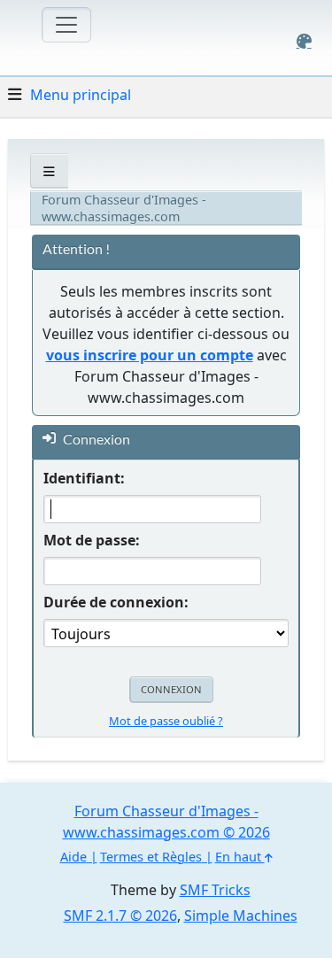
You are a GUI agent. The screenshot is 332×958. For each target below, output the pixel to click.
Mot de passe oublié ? (166, 721)
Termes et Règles (151, 856)
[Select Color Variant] (304, 41)
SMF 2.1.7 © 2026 (120, 915)
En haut (240, 856)
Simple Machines (240, 915)
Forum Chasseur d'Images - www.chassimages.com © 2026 (166, 821)
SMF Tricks (215, 890)
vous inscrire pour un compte (149, 355)
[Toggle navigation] (66, 24)
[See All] (49, 171)
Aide (73, 856)
